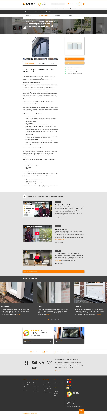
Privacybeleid (36, 392)
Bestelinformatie (46, 384)
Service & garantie (47, 392)
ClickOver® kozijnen (27, 382)
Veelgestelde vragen (58, 382)
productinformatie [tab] (29, 63)
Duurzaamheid (49, 8)
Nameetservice (38, 11)
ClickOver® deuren (27, 384)
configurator (58, 260)
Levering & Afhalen (47, 388)
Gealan (55, 395)
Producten (27, 11)
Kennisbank (70, 8)
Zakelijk (63, 8)
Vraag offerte (69, 63)
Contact (82, 8)
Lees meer (18, 314)
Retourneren (46, 390)
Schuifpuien (25, 390)
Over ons (77, 8)
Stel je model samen (71, 59)
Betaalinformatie (46, 386)
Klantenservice (36, 386)
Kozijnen (24, 386)
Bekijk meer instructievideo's (30, 271)
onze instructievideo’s (60, 239)
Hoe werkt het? (41, 8)
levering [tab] (52, 63)
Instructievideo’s (50, 11)
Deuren (24, 388)
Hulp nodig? (81, 411)
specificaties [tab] (42, 63)
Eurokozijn (56, 391)
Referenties (57, 8)
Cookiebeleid (34, 413)
